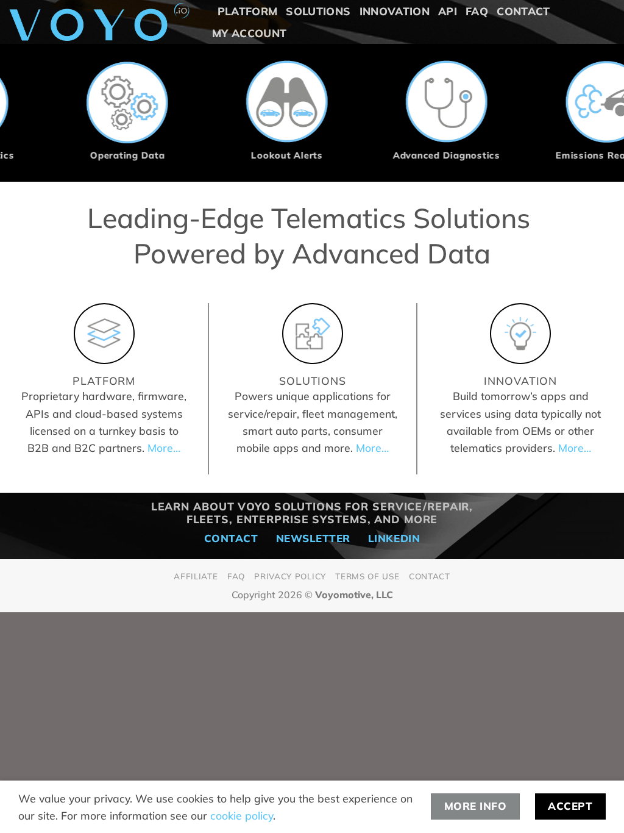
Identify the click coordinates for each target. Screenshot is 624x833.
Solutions (318, 11)
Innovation (395, 11)
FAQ (477, 11)
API (447, 11)
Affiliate (196, 576)
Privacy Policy (289, 576)
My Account (249, 33)
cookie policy (241, 815)
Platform (248, 11)
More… (163, 447)
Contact (523, 11)
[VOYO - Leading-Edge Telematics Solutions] (99, 22)
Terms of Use (367, 576)
